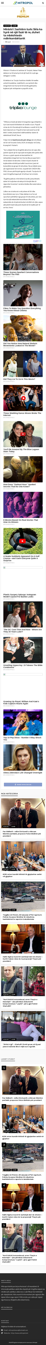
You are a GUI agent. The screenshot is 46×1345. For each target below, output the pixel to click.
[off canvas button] (2, 3)
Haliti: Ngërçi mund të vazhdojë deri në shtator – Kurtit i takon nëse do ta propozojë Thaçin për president (23, 959)
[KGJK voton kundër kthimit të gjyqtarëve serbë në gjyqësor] (23, 856)
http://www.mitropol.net (19, 1333)
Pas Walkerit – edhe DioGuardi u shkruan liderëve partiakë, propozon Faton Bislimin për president (22, 834)
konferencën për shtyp (22, 140)
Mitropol (8, 42)
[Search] (43, 3)
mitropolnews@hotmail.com (18, 1330)
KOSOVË (7, 25)
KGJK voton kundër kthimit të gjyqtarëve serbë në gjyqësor (22, 875)
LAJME (14, 25)
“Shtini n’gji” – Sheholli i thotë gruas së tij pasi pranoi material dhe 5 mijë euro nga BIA (22, 1045)
